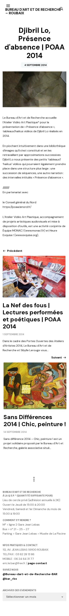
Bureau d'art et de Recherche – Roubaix (33, 11)
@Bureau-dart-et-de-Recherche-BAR (30, 574)
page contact (37, 563)
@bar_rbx (10, 579)
